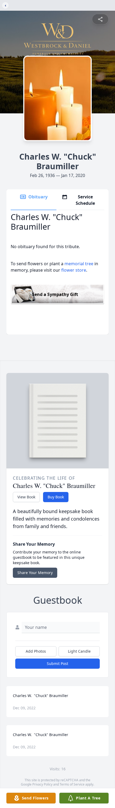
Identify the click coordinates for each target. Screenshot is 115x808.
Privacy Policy (42, 784)
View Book (26, 496)
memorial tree (78, 264)
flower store (73, 270)
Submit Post (57, 663)
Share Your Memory (35, 572)
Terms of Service (72, 784)
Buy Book (56, 496)
